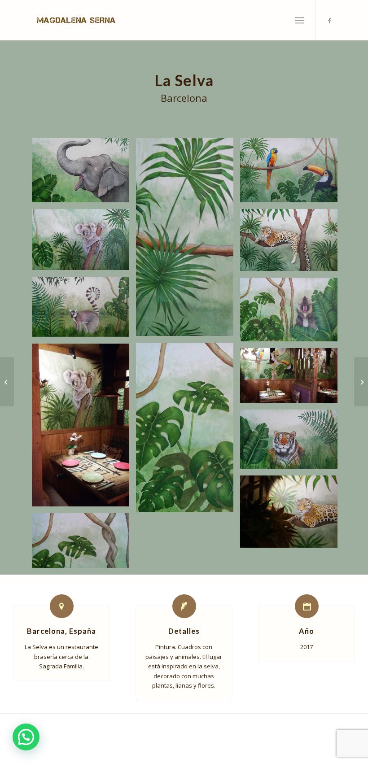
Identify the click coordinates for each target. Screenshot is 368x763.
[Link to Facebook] (330, 20)
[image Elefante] (84, 173)
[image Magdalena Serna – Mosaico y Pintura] (84, 428)
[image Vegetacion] (84, 544)
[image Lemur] (84, 310)
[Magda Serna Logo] (76, 20)
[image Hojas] (188, 240)
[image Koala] (84, 243)
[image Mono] (292, 313)
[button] (26, 737)
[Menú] (299, 20)
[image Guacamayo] (292, 173)
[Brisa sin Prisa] (361, 381)
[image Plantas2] (188, 431)
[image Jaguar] (292, 243)
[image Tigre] (292, 442)
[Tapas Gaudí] (7, 381)
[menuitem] (299, 20)
